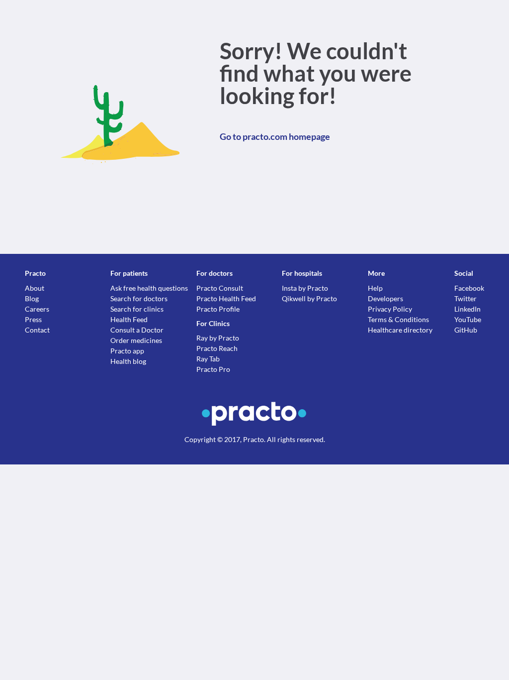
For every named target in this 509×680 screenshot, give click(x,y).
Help (375, 288)
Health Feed (129, 319)
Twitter (465, 298)
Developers (385, 298)
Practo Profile (218, 309)
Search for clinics (137, 309)
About (34, 288)
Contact (37, 330)
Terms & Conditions (398, 319)
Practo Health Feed (226, 298)
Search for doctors (139, 298)
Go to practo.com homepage (275, 136)
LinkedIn (467, 309)
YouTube (467, 319)
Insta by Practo (305, 288)
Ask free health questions (149, 288)
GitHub (465, 330)
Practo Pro (213, 369)
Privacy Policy (390, 309)
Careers (37, 309)
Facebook (469, 288)
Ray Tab (208, 358)
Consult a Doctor (137, 330)
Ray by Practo (217, 338)
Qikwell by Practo (309, 298)
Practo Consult (219, 288)
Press (33, 319)
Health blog (128, 361)
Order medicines (136, 340)
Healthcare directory (400, 330)
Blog (32, 298)
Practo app (127, 350)
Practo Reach (217, 348)
